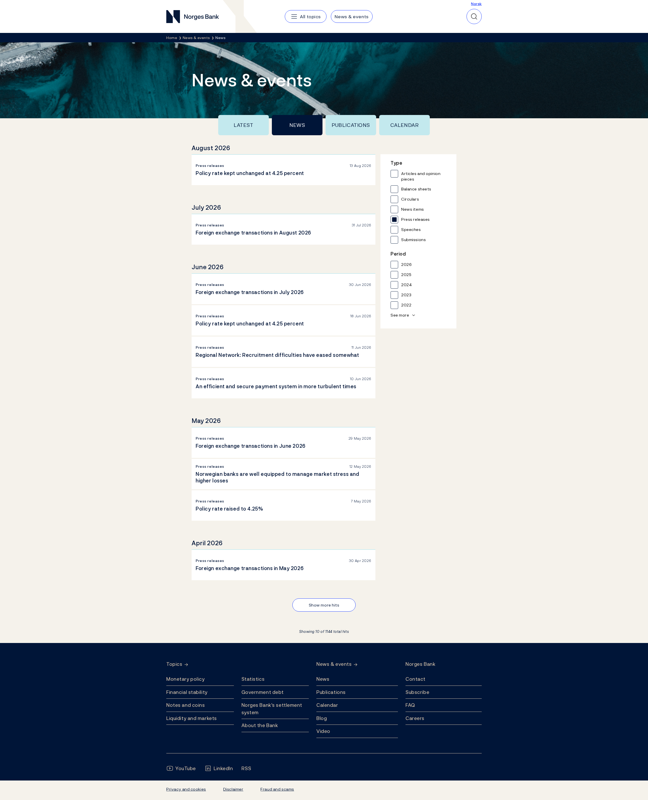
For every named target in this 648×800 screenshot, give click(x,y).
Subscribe (417, 692)
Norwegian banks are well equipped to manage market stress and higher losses (277, 477)
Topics (174, 664)
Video (323, 731)
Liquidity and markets (191, 718)
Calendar (404, 125)
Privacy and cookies (186, 789)
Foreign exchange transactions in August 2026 (253, 233)
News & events (334, 664)
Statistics (253, 678)
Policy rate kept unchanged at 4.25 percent (250, 173)
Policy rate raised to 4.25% (229, 509)
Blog (321, 718)
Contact (416, 678)
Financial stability (187, 692)
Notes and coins (185, 705)
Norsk (476, 3)
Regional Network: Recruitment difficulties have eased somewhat (277, 355)
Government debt (262, 692)
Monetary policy (185, 678)
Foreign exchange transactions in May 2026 (249, 568)
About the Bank (259, 725)
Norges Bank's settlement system (271, 708)
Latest (243, 125)
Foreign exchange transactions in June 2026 (251, 446)
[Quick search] (474, 16)
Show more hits (324, 605)
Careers (415, 718)
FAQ (410, 705)
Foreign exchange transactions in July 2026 (250, 292)
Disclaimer (233, 789)
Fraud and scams (277, 789)
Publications (351, 125)
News (297, 125)
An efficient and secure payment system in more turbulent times (276, 386)
